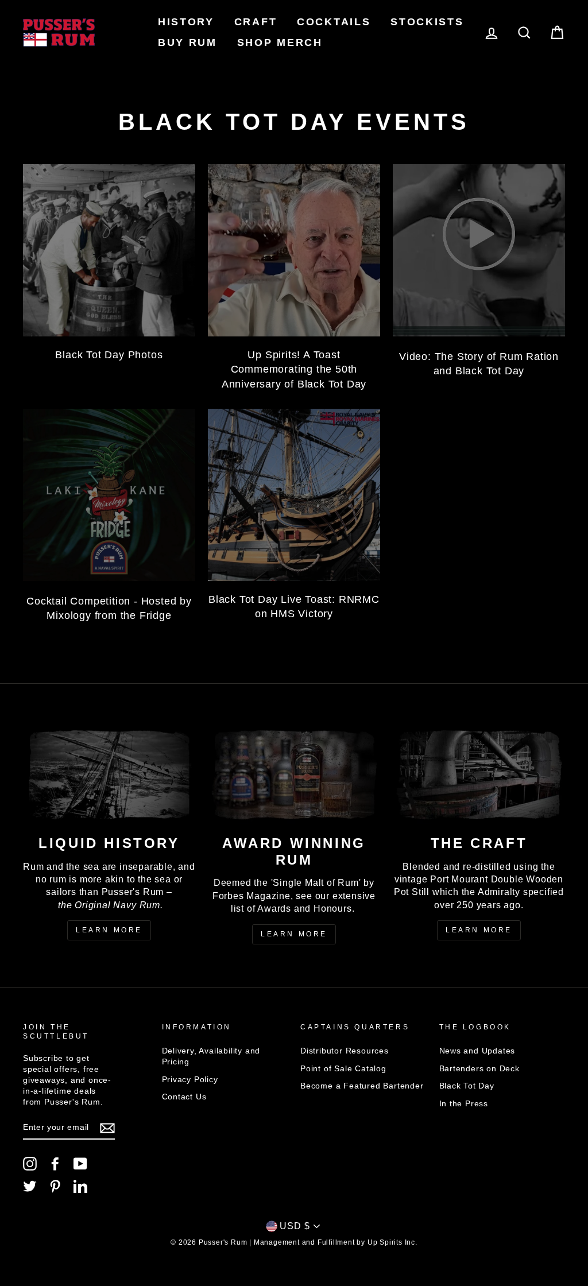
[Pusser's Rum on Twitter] (30, 1186)
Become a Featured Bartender (362, 1086)
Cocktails (333, 22)
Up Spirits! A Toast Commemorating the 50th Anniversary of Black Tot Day (294, 369)
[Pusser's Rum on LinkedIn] (80, 1186)
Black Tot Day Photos (109, 355)
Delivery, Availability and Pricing (211, 1056)
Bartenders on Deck (479, 1068)
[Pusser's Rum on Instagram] (30, 1164)
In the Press (464, 1103)
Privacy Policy (190, 1079)
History (186, 22)
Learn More (109, 930)
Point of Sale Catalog (343, 1068)
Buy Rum (187, 42)
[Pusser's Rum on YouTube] (80, 1164)
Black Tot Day (466, 1086)
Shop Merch (280, 42)
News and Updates (477, 1051)
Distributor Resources (344, 1051)
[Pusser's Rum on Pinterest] (55, 1186)
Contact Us (184, 1097)
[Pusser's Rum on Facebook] (55, 1164)
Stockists (426, 22)
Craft (255, 22)
